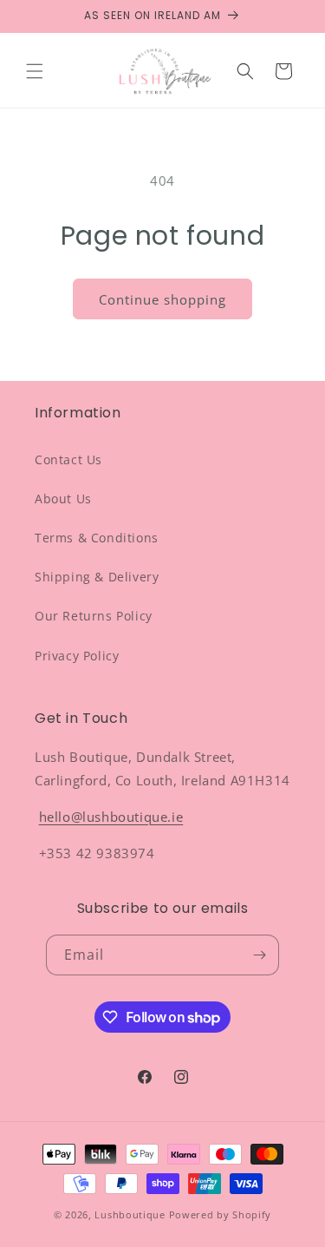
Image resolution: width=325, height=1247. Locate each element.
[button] (35, 71)
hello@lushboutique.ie (111, 816)
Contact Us (68, 459)
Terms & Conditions (97, 537)
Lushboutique (129, 1214)
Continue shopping (162, 299)
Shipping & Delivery (97, 576)
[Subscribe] (259, 955)
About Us (63, 498)
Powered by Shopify (220, 1214)
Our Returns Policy (94, 615)
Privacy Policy (77, 655)
